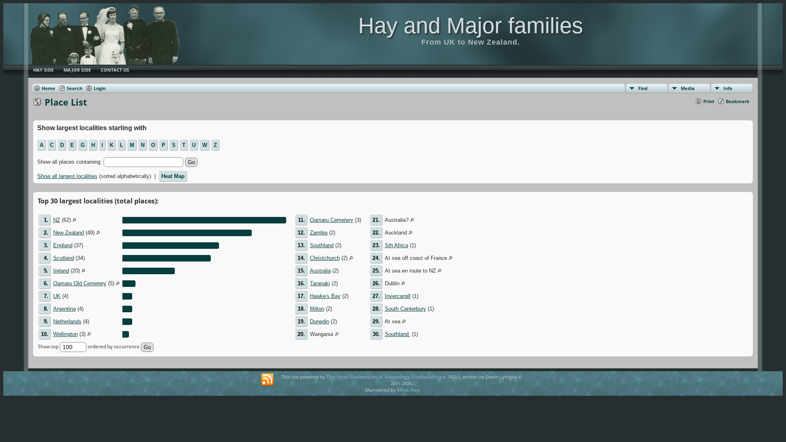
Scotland (63, 258)
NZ (56, 220)
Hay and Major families (470, 25)
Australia (320, 271)
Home (48, 88)
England (62, 245)
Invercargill (398, 296)
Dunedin (319, 321)
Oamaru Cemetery (331, 220)
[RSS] (267, 379)
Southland (322, 245)
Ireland (61, 271)
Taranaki (320, 283)
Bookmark (738, 101)
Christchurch (325, 258)
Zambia (319, 233)
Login (100, 88)
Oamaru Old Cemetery (79, 283)
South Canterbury (405, 309)
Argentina (64, 309)
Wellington (65, 334)
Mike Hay (408, 389)
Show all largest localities (67, 176)
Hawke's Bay (325, 296)
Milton (317, 309)
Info (727, 88)
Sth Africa (396, 245)
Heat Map (173, 176)
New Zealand (68, 233)
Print (708, 101)
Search (74, 88)
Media (688, 88)
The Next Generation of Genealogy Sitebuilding (384, 376)
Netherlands (67, 321)
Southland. (397, 334)
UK (57, 296)
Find (643, 88)
